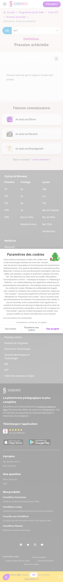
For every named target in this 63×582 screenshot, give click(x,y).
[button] (6, 577)
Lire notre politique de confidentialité (17, 318)
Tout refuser (10, 329)
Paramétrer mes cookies (31, 328)
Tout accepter (52, 329)
